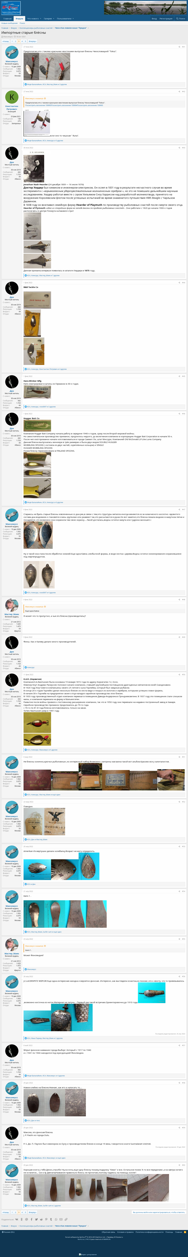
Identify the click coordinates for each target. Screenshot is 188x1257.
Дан (12, 162)
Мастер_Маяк (12, 614)
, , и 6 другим (45, 502)
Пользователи (64, 18)
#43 (183, 148)
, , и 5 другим (45, 140)
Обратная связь (108, 1232)
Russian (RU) (9, 1232)
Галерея (48, 18)
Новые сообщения (9, 23)
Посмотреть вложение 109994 (64, 105)
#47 (183, 509)
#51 (183, 757)
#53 (183, 846)
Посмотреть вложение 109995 (90, 105)
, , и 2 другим (45, 1038)
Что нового (33, 18)
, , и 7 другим (43, 275)
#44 (183, 282)
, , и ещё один (43, 794)
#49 (183, 637)
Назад (6, 41)
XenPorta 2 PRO (83, 1239)
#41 (183, 47)
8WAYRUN (106, 1239)
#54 (183, 891)
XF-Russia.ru (118, 1237)
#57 (183, 1045)
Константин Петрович (11, 107)
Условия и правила (125, 1232)
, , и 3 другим (47, 84)
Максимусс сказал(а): (34, 98)
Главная (7, 18)
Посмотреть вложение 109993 (38, 105)
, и (37, 839)
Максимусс (8, 36)
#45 (183, 376)
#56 (183, 976)
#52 (183, 802)
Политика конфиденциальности (150, 1232)
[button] (40, 18)
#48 (183, 599)
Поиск (22, 23)
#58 (183, 1083)
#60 (183, 1165)
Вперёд (32, 41)
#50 (183, 674)
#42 (183, 91)
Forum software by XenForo (85, 1237)
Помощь (169, 1232)
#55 (183, 939)
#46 (183, 414)
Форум (19, 18)
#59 (183, 1127)
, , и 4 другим (47, 369)
